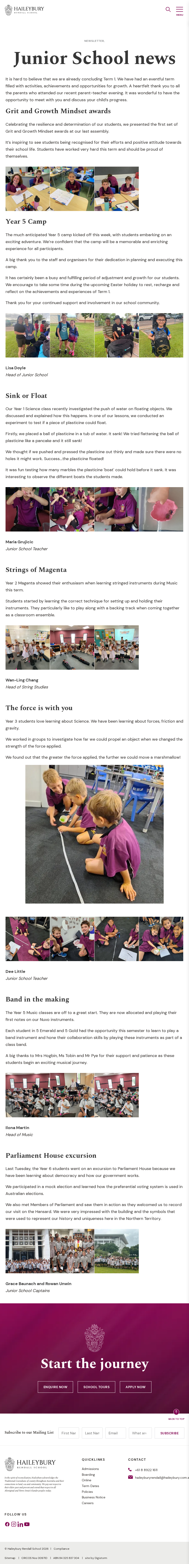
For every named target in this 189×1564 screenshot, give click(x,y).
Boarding (88, 1474)
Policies (87, 1492)
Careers (88, 1503)
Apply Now (136, 1387)
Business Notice (93, 1497)
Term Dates (90, 1486)
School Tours (96, 1387)
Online (86, 1480)
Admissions (90, 1469)
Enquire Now (56, 1387)
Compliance (61, 1549)
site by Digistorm (96, 1558)
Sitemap (10, 1558)
